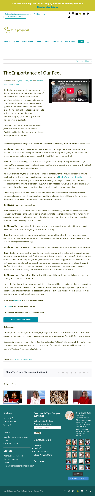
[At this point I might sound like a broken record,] (74, 461)
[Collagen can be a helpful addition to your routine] (68, 467)
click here (17, 300)
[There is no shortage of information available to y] (68, 442)
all (15, 359)
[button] (88, 42)
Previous (79, 61)
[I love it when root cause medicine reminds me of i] (81, 448)
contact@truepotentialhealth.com (18, 466)
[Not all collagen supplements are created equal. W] (87, 467)
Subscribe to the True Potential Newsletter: (43, 423)
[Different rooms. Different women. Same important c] (87, 442)
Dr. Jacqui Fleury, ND (24, 80)
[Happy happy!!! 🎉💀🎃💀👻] (68, 455)
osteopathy (28, 359)
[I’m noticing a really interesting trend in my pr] (68, 448)
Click (5, 306)
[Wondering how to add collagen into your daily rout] (87, 461)
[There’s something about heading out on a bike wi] (87, 448)
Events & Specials (41, 452)
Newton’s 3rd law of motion (70, 177)
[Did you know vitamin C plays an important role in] (74, 467)
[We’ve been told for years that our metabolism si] (81, 455)
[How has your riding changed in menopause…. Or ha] (74, 455)
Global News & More (43, 455)
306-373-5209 (16, 456)
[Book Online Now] (20, 317)
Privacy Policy (39, 491)
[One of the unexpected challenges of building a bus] (87, 455)
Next (87, 61)
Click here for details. (47, 7)
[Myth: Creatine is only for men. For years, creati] (81, 461)
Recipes (37, 445)
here (10, 306)
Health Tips (39, 448)
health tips (20, 359)
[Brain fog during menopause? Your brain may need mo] (81, 467)
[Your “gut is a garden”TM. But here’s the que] (74, 448)
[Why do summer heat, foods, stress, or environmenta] (68, 461)
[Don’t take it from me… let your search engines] (81, 442)
